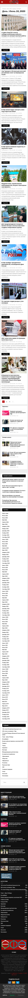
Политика (4, 762)
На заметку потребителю (8, 754)
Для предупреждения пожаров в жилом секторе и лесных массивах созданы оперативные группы (12, 225)
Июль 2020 (5, 671)
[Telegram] (17, 983)
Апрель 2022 (5, 625)
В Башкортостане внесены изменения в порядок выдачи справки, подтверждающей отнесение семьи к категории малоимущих (11, 378)
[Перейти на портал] (6, 878)
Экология (4, 773)
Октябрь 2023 (5, 587)
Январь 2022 (5, 632)
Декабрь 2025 (5, 530)
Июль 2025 (5, 541)
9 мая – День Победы (7, 736)
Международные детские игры (10, 752)
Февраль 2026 (5, 526)
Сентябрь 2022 (6, 615)
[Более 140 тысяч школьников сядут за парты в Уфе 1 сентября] (5, 454)
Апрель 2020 (5, 677)
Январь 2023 (5, 606)
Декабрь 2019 (5, 686)
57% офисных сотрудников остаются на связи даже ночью (17, 429)
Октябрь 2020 (5, 664)
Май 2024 (4, 571)
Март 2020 (4, 680)
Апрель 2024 (5, 574)
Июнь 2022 (5, 621)
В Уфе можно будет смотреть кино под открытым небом (12, 110)
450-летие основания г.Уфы (9, 731)
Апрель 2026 (5, 522)
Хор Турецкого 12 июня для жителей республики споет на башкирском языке (13, 72)
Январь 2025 (5, 554)
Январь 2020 (5, 684)
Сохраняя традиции (7, 769)
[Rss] (13, 983)
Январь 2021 (5, 658)
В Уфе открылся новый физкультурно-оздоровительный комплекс (17, 813)
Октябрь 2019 (5, 690)
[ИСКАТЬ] (24, 782)
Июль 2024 (5, 567)
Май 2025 (4, 546)
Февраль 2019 (5, 708)
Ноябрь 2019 (5, 688)
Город (3, 745)
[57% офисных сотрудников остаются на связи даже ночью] (5, 429)
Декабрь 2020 (5, 660)
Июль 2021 (5, 645)
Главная (4, 8)
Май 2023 (4, 597)
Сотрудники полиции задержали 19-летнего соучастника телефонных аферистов (17, 868)
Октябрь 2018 (5, 716)
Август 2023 (5, 591)
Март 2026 (4, 524)
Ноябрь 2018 (5, 714)
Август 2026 (5, 513)
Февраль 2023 (5, 604)
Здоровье (4, 129)
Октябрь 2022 (5, 613)
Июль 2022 (5, 619)
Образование (5, 756)
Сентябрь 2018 (6, 718)
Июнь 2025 (5, 543)
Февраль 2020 (5, 682)
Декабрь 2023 (5, 582)
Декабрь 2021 (5, 634)
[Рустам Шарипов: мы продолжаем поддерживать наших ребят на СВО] (4, 805)
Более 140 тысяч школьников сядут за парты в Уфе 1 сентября (18, 454)
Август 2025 (5, 539)
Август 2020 (5, 669)
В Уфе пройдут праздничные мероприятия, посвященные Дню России (12, 264)
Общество (4, 15)
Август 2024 (5, 565)
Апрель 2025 (5, 548)
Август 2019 (5, 695)
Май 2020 (4, 675)
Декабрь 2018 (5, 712)
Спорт (3, 771)
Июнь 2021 (5, 647)
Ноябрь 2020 (5, 662)
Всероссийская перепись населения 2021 (12, 741)
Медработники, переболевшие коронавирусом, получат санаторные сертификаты (13, 185)
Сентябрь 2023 (6, 589)
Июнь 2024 (5, 569)
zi (8, 37)
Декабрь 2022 (5, 608)
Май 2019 (4, 701)
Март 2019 (4, 705)
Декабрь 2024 (5, 556)
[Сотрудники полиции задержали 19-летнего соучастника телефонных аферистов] (5, 463)
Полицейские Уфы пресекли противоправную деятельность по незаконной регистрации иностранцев (12, 502)
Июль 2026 (5, 515)
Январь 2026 (5, 528)
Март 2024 (4, 576)
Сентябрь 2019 (6, 692)
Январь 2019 (5, 710)
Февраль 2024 (5, 578)
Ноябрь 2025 (5, 533)
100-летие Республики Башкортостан (12, 729)
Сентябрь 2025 (6, 537)
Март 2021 (4, 654)
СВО (3, 767)
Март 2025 (4, 550)
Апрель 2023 (5, 600)
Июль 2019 (5, 697)
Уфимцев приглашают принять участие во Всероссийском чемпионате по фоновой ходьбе (13, 481)
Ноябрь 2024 (5, 558)
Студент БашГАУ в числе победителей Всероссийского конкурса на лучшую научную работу (13, 34)
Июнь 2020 (9, 8)
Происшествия (5, 284)
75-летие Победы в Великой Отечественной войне (14, 889)
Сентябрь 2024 (6, 563)
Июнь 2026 (5, 517)
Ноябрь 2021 (5, 636)
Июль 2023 (5, 593)
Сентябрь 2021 (6, 641)
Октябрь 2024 (5, 561)
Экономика (5, 775)
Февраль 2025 (5, 552)
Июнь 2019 (5, 699)
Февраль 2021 (5, 656)
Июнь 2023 (5, 595)
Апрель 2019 (5, 703)
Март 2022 (4, 628)
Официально (5, 760)
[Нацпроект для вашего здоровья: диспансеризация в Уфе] (5, 413)
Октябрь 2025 (5, 535)
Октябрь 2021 (5, 638)
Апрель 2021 (5, 651)
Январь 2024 (5, 580)
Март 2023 (4, 602)
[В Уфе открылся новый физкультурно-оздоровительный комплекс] (4, 813)
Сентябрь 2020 (6, 667)
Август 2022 (5, 617)
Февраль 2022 (5, 630)
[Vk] (9, 983)
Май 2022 (4, 623)
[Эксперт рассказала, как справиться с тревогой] (5, 422)
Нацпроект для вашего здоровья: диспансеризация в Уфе (18, 413)
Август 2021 (5, 643)
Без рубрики (5, 739)
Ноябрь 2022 (5, 610)
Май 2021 (4, 649)
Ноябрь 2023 (5, 584)
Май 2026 (4, 520)
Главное (4, 743)
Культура (4, 749)
